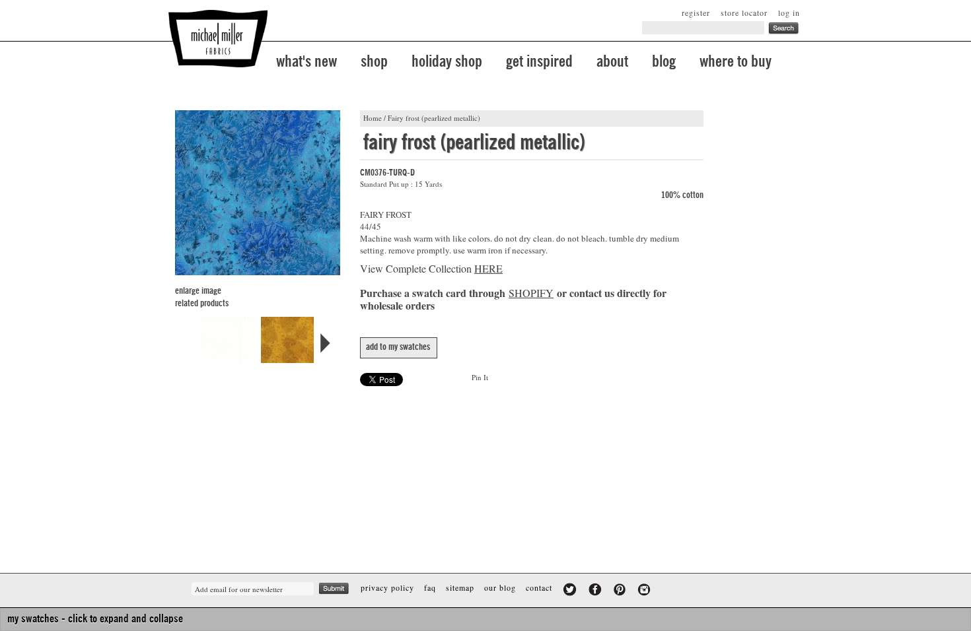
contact (539, 587)
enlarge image (198, 291)
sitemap (460, 587)
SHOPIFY (531, 293)
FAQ (430, 587)
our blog (500, 587)
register (696, 12)
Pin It (480, 377)
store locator (744, 12)
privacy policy (387, 587)
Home (372, 118)
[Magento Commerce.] (218, 38)
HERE (488, 268)
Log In (789, 12)
